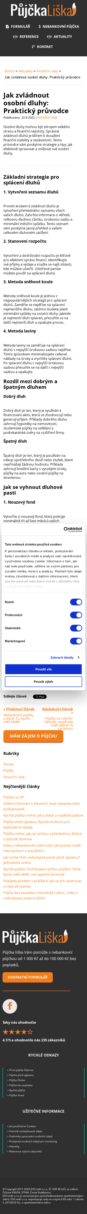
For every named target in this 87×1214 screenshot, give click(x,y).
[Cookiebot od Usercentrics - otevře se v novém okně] (63, 529)
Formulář (20, 26)
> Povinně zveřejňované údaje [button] (24, 1131)
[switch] (76, 615)
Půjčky (8, 770)
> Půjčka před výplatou (20, 1075)
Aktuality (63, 36)
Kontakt (45, 46)
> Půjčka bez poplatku (20, 1085)
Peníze (8, 764)
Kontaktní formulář (28, 977)
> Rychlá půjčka (16, 1090)
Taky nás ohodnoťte (34, 1031)
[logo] (43, 10)
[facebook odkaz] (10, 1006)
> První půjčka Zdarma (20, 1070)
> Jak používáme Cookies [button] (21, 1126)
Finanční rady (47, 71)
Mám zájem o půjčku (33, 736)
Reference (29, 36)
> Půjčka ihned (15, 1095)
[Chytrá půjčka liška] (35, 937)
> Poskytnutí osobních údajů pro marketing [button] (32, 1141)
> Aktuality (13, 1146)
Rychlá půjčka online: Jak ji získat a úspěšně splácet (43, 815)
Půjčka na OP (13, 797)
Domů (9, 71)
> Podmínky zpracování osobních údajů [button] (30, 1136)
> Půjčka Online (16, 1080)
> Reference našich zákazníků (24, 1151)
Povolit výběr (43, 681)
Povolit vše (43, 669)
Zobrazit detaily (62, 657)
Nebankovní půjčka (61, 26)
